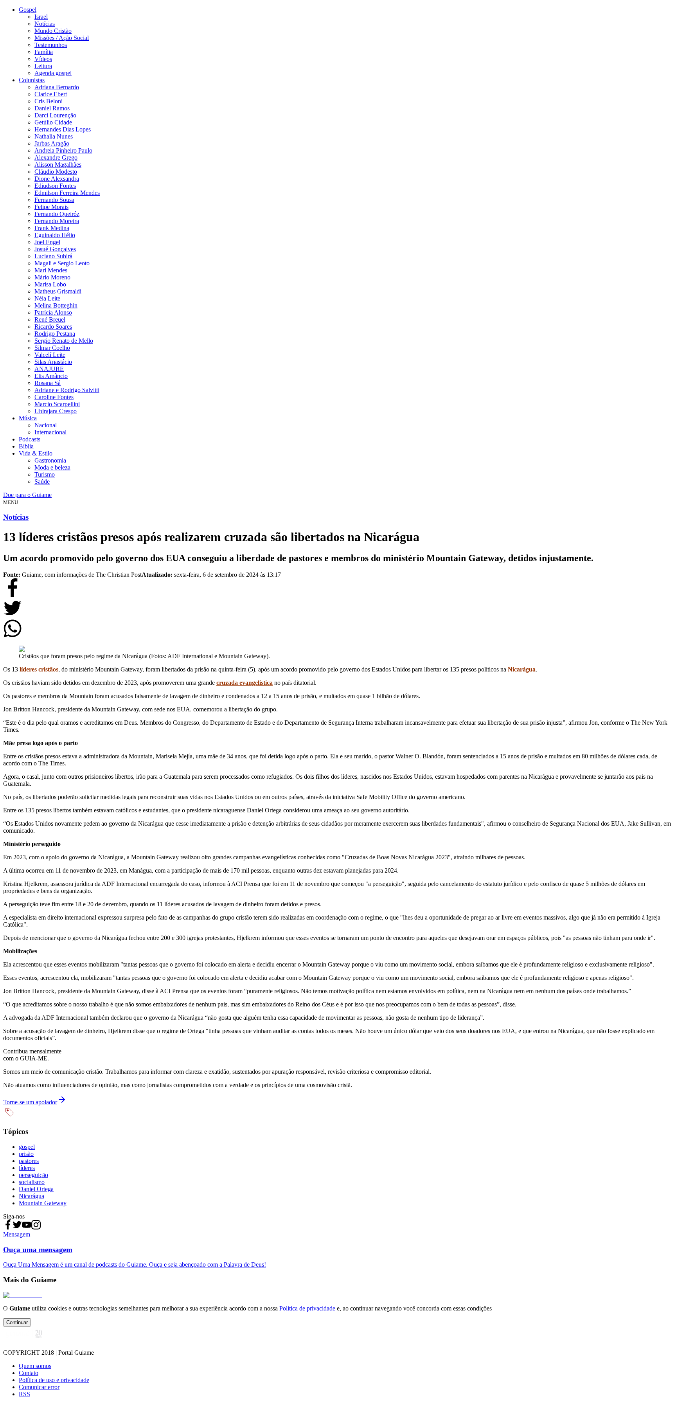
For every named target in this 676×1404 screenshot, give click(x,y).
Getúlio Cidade (53, 122)
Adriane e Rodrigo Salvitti (66, 390)
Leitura (43, 66)
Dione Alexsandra (56, 178)
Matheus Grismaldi (57, 291)
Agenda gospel (53, 73)
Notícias (44, 23)
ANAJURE (49, 368)
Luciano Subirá (53, 256)
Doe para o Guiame (27, 494)
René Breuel (49, 319)
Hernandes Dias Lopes (62, 129)
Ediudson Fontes (55, 185)
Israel (41, 16)
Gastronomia (50, 460)
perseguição (33, 1175)
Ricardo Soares (53, 326)
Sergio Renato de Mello (63, 340)
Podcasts (29, 439)
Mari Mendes (50, 270)
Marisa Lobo (50, 284)
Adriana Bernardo (56, 87)
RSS (24, 1394)
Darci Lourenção (55, 115)
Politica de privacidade (307, 1308)
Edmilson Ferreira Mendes (67, 192)
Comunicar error (39, 1387)
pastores (29, 1160)
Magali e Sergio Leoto (62, 263)
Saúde (42, 481)
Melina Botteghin (55, 305)
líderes (27, 1168)
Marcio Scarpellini (57, 404)
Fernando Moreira (56, 221)
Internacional (50, 432)
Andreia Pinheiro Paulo (63, 150)
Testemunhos (50, 44)
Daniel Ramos (52, 108)
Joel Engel (47, 242)
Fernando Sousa (54, 199)
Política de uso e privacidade (54, 1380)
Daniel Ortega (36, 1189)
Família (43, 52)
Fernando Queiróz (56, 214)
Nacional (45, 425)
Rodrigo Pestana (54, 333)
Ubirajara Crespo (55, 411)
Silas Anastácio (53, 361)
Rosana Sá (47, 383)
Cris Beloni (48, 101)
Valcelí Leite (49, 354)
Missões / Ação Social (61, 37)
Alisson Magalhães (57, 164)
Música (28, 418)
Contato (28, 1373)
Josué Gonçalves (55, 249)
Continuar (17, 1322)
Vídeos (43, 59)
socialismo (32, 1182)
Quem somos (35, 1366)
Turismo (44, 474)
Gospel (27, 9)
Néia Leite (47, 298)
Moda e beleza (52, 467)
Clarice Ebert (50, 94)
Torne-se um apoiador (30, 1102)
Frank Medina (51, 228)
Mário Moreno (52, 277)
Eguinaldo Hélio (54, 235)
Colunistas (32, 80)
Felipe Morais (51, 206)
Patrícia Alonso (53, 312)
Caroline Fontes (54, 397)
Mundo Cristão (53, 30)
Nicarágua (31, 1196)
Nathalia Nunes (53, 136)
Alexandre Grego (55, 157)
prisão (26, 1153)
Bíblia (26, 446)
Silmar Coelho (52, 347)
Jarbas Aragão (51, 143)
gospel (27, 1146)
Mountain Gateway (43, 1203)
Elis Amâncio (51, 376)
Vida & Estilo (35, 453)
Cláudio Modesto (55, 171)
